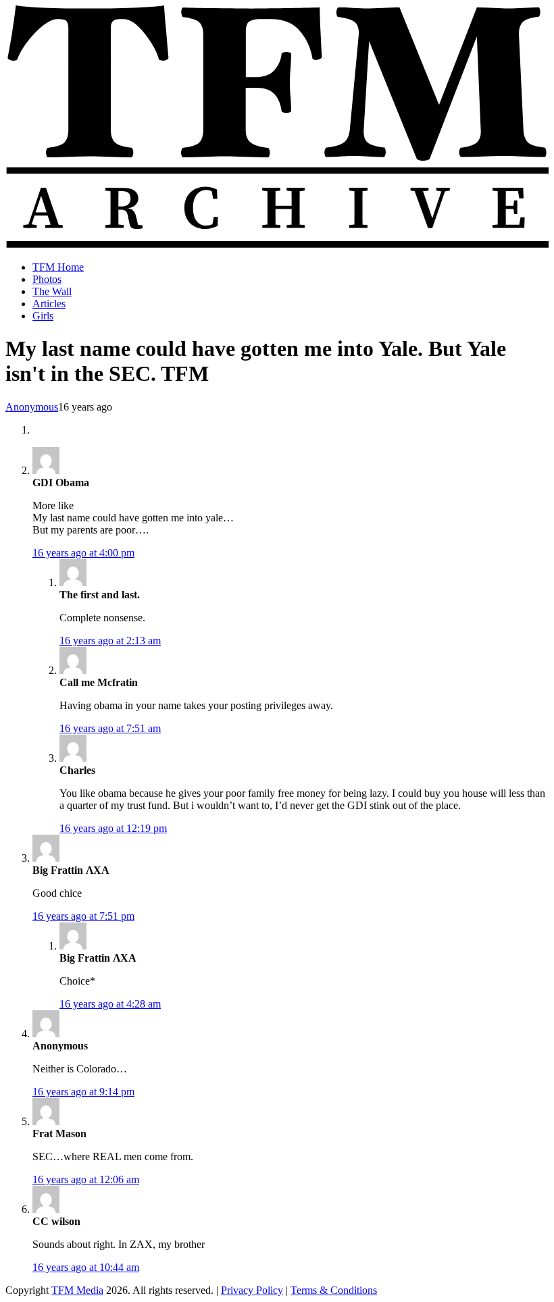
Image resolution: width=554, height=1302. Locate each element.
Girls (42, 315)
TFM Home (58, 267)
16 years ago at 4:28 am (110, 1004)
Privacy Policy (252, 1290)
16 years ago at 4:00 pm (83, 552)
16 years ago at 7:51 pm (83, 916)
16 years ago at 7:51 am (110, 728)
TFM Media (77, 1290)
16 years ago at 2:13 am (110, 640)
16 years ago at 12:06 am (85, 1179)
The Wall (52, 291)
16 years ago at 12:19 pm (113, 828)
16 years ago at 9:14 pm (83, 1091)
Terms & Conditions (334, 1290)
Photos (46, 279)
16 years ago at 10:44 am (85, 1267)
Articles (49, 303)
